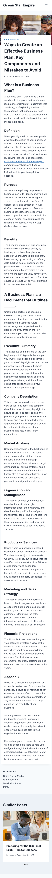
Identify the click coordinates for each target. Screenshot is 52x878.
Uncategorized (11, 40)
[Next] (44, 836)
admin (9, 76)
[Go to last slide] (7, 836)
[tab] (25, 864)
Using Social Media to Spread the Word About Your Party (13, 779)
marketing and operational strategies (24, 161)
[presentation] (26, 826)
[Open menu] (46, 5)
